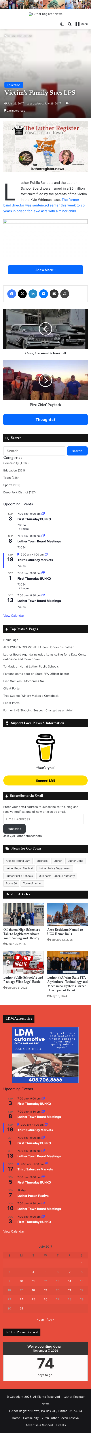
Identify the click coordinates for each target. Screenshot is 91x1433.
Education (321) (14, 470)
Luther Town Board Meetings (39, 541)
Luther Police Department (54, 868)
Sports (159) (11, 485)
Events (61, 1425)
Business (41, 860)
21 (69, 1290)
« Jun (40, 1319)
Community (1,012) (16, 463)
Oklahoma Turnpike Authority (57, 875)
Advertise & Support (39, 1425)
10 (21, 1281)
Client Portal (11, 688)
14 (69, 1281)
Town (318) (11, 477)
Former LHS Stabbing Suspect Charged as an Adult (38, 710)
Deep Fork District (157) (19, 492)
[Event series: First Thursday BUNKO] (43, 513)
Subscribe (14, 828)
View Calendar (13, 615)
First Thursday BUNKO (34, 519)
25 (33, 1299)
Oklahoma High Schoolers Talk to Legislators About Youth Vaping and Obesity (21, 934)
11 (33, 1281)
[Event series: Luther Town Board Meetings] (43, 536)
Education (25, 35)
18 (33, 1290)
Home (11, 35)
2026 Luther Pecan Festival (60, 1418)
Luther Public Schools (19, 875)
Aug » (51, 1319)
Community (31, 1418)
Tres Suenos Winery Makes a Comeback (31, 695)
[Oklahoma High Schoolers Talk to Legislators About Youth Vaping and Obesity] (23, 914)
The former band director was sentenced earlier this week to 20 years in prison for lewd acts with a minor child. (44, 205)
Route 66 (11, 883)
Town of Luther (32, 883)
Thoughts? (46, 419)
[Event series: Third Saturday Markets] (46, 554)
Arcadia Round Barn (18, 860)
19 (45, 1290)
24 (21, 1299)
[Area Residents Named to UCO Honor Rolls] (67, 914)
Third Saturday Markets (35, 560)
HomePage (10, 640)
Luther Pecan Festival (19, 868)
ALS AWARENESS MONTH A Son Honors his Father (38, 647)
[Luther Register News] (46, 14)
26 (45, 1299)
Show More (44, 270)
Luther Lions (75, 860)
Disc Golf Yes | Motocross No (23, 681)
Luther (58, 860)
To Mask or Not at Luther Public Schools (31, 666)
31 (21, 1308)
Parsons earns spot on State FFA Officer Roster (36, 673)
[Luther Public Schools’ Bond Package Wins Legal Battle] (23, 962)
